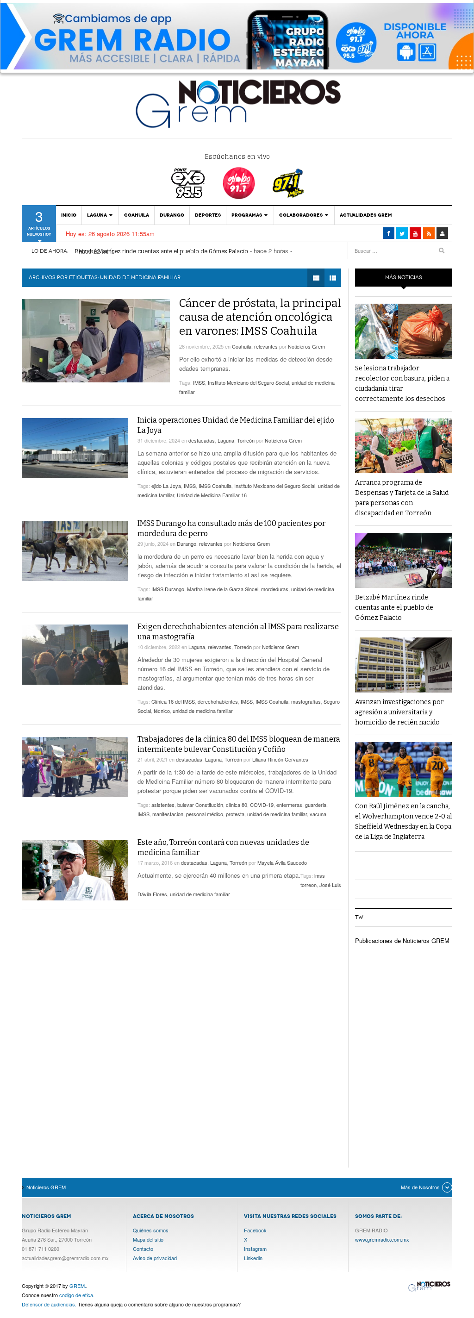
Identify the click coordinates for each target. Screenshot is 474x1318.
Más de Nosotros (420, 1187)
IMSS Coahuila (215, 485)
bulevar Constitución (200, 804)
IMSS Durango (167, 589)
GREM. (77, 1285)
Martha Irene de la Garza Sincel (222, 589)
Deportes (208, 215)
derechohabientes (218, 701)
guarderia (315, 804)
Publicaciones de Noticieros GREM (402, 940)
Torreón (246, 440)
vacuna (318, 814)
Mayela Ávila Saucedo (282, 862)
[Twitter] (402, 233)
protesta (235, 814)
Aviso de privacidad (155, 1258)
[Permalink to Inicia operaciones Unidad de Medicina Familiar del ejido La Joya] (75, 448)
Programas (246, 215)
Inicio (68, 215)
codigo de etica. (76, 1295)
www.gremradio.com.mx (382, 1239)
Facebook (255, 1230)
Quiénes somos (150, 1230)
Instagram (255, 1248)
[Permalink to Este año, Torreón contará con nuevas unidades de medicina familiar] (75, 870)
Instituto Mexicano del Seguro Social (248, 382)
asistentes (163, 804)
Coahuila (136, 215)
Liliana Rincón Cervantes (280, 759)
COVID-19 (262, 804)
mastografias (306, 701)
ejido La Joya (166, 485)
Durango (172, 215)
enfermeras (289, 804)
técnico (162, 710)
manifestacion (167, 814)
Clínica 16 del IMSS (173, 701)
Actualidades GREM (366, 215)
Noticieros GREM (237, 103)
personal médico (204, 814)
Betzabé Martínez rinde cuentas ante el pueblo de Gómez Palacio (161, 251)
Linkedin (253, 1258)
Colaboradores (301, 215)
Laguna (97, 215)
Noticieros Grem (306, 346)
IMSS (199, 382)
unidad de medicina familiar (203, 710)
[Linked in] (415, 233)
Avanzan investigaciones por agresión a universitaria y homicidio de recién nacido (399, 712)
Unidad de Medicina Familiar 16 (212, 495)
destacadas (201, 440)
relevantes (266, 346)
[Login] (442, 233)
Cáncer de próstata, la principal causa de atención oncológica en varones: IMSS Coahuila (260, 317)
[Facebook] (388, 233)
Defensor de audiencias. (49, 1304)
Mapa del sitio (148, 1239)
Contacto (143, 1248)
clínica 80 (236, 804)
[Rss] (429, 233)
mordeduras (274, 589)
